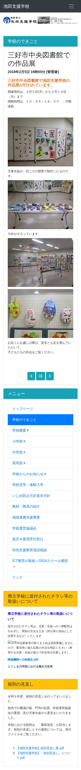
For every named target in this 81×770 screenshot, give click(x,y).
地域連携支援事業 (26, 517)
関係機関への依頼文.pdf (23, 659)
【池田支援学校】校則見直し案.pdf (40, 748)
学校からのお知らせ (28, 474)
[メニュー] (71, 6)
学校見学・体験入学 (27, 485)
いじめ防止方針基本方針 (31, 496)
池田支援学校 (16, 6)
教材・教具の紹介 (26, 506)
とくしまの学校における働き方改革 (30, 666)
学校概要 (19, 430)
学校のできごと (24, 420)
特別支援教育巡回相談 (29, 550)
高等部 (18, 463)
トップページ (22, 409)
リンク (17, 577)
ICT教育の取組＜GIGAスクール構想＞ (40, 563)
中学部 (18, 452)
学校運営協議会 (24, 528)
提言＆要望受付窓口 (27, 539)
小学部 (18, 441)
